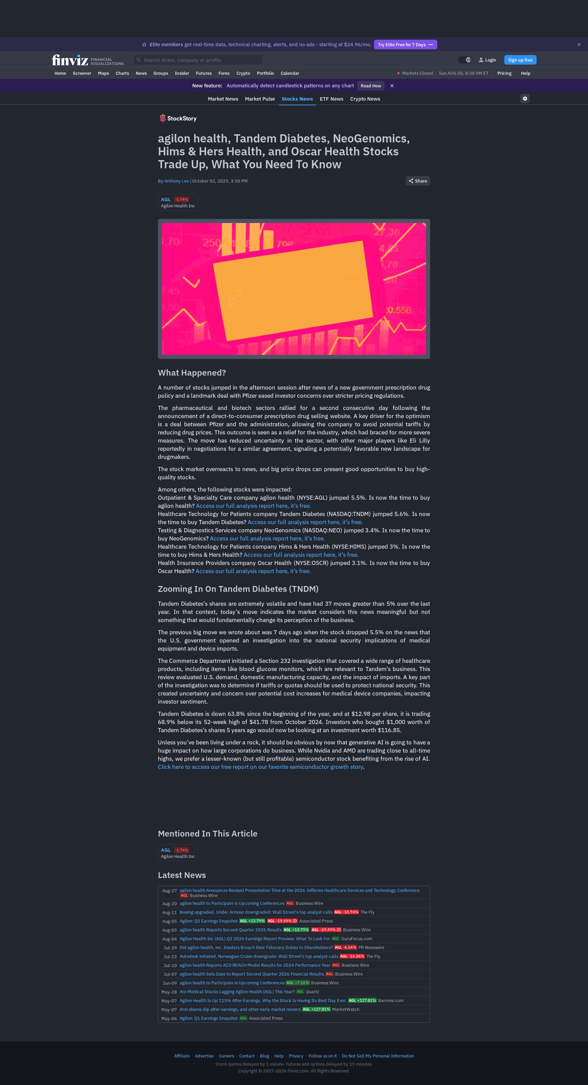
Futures (204, 73)
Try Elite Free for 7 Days (402, 44)
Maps (103, 73)
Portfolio (265, 73)
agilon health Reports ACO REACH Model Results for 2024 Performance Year (255, 965)
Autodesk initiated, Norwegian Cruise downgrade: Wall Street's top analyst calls (259, 956)
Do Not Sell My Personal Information (378, 1055)
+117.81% (362, 1000)
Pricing (504, 73)
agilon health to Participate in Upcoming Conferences (232, 903)
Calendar (290, 73)
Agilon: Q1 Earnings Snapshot (209, 1018)
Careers (226, 1055)
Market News (223, 99)
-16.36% (352, 956)
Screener (82, 73)
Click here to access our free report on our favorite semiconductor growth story (260, 767)
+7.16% (298, 982)
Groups (160, 73)
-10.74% (346, 912)
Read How (371, 85)
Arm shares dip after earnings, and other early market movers (240, 1009)
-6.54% (345, 947)
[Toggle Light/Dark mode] (465, 60)
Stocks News (297, 99)
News (141, 73)
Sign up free (520, 60)
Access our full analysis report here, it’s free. (253, 506)
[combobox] (198, 59)
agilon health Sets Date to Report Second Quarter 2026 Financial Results (252, 974)
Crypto (243, 73)
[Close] (579, 44)
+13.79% (252, 920)
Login (490, 60)
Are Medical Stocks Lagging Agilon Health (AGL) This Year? (237, 991)
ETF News (331, 99)
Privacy (296, 1055)
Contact (247, 1055)
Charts (122, 73)
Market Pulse (260, 99)
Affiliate (182, 1055)
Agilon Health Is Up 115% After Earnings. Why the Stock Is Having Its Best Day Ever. (263, 1000)
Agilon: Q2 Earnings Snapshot (209, 921)
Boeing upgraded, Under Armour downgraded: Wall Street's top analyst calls (256, 912)
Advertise (204, 1055)
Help (525, 73)
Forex (224, 73)
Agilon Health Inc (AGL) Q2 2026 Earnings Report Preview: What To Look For (255, 938)
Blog (264, 1055)
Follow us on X (323, 1055)
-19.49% (280, 920)
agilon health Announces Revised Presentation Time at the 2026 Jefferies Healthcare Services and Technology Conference (300, 890)
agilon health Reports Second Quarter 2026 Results (231, 929)
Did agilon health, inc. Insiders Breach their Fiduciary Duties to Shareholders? (256, 947)
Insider (182, 73)
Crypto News (365, 99)
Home (60, 73)
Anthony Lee (176, 181)
